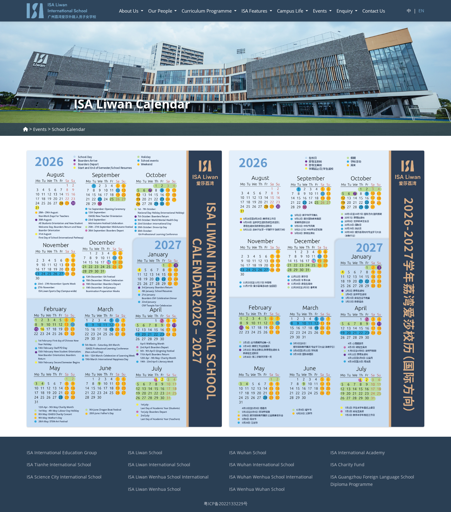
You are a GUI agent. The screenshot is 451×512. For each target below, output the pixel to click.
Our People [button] (160, 11)
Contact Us (373, 11)
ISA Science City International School (64, 477)
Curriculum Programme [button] (207, 11)
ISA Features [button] (254, 11)
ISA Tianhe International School (59, 464)
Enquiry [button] (345, 11)
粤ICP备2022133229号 (226, 503)
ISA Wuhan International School (261, 464)
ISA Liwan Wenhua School (154, 489)
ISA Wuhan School (247, 452)
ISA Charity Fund (347, 464)
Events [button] (320, 11)
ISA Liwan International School (159, 464)
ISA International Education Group (62, 452)
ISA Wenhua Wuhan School (257, 489)
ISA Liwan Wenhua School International (168, 477)
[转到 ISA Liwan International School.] (25, 129)
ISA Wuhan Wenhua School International (271, 477)
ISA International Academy (357, 452)
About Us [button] (129, 11)
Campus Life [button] (290, 11)
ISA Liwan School (145, 452)
